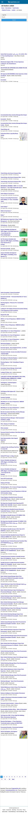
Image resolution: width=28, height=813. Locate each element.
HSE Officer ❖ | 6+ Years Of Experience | (10, 407)
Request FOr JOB (5, 314)
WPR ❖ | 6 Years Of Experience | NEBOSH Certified (12, 325)
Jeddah (13, 10)
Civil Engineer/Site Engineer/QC (8, 391)
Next (13, 779)
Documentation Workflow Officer (8, 709)
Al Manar (17, 703)
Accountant (3, 79)
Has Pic (4, 15)
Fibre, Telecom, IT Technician (8, 423)
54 (9, 779)
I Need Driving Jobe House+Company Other (11, 173)
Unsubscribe (8, 809)
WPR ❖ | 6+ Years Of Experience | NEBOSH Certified (13, 319)
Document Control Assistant (7, 703)
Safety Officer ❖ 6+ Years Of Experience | (10, 335)
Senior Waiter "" (4, 206)
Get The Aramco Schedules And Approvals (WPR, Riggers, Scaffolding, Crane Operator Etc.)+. (10, 240)
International (8, 8)
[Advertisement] (14, 37)
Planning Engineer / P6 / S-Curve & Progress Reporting (13, 487)
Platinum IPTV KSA (5, 482)
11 (1, 779)
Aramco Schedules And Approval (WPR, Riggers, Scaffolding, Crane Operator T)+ (9, 254)
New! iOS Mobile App (20, 811)
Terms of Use (19, 809)
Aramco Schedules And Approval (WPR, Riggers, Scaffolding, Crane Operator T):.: (9, 462)
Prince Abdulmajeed (5, 235)
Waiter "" (3, 215)
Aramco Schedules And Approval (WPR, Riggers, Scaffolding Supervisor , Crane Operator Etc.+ (10, 231)
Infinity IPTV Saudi (5, 456)
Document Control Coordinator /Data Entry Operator (13, 432)
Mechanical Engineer (6, 343)
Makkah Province (6, 10)
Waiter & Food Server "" (6, 211)
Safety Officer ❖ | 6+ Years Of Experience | (11, 331)
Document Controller (5, 248)
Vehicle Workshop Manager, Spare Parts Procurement (13, 675)
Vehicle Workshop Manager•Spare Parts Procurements (14, 651)
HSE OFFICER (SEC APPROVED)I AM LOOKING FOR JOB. (14, 67)
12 (5, 779)
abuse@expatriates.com (11, 790)
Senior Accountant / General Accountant (10, 292)
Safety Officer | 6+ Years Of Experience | (10, 339)
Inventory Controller (5, 397)
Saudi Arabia (16, 8)
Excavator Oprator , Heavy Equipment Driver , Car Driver (14, 347)
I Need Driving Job (5, 129)
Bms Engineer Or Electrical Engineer (9, 358)
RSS (26, 811)
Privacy (24, 809)
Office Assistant (4, 428)
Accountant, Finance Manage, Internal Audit (11, 368)
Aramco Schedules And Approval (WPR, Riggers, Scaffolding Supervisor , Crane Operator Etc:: (10, 470)
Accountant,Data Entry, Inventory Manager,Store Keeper (14, 115)
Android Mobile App (12, 811)
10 (25, 776)
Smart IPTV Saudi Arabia (6, 478)
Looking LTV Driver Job (6, 372)
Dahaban (3, 474)
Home (2, 8)
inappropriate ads (16, 788)
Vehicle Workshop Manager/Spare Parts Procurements (14, 663)
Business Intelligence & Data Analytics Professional (13, 693)
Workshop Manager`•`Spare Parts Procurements (12, 681)
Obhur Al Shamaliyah (22, 709)
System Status (4, 811)
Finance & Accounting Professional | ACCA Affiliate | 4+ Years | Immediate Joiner (9, 199)
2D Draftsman (4, 225)
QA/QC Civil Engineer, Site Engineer (9, 731)
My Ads (4, 809)
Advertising (14, 809)
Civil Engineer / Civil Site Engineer (8, 382)
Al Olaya (3, 244)
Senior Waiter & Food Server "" (8, 193)
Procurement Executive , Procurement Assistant (12, 727)
